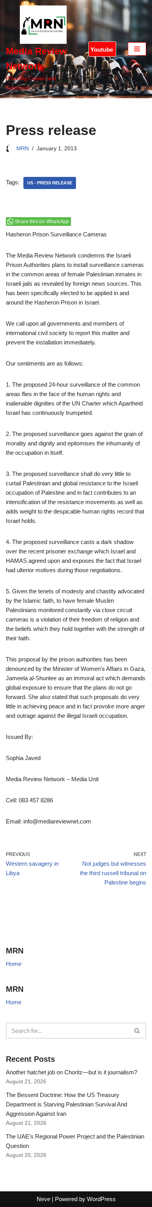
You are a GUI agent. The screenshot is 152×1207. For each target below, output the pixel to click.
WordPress (101, 1199)
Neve (43, 1199)
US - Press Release (49, 182)
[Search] (137, 1031)
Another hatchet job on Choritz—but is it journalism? (71, 1072)
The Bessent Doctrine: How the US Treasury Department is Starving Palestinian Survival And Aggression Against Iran (66, 1104)
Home (13, 963)
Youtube (101, 49)
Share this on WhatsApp (42, 221)
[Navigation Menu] (137, 49)
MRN (22, 148)
